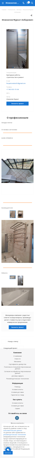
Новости (17, 359)
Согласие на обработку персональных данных (17, 372)
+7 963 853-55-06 (12, 89)
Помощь (17, 387)
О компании (17, 356)
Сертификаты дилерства (17, 364)
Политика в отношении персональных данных (17, 368)
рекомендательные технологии (14, 434)
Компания (17, 353)
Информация (17, 383)
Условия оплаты (17, 389)
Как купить (17, 399)
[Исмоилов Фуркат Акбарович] (17, 49)
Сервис (17, 408)
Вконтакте (17, 418)
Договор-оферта (17, 376)
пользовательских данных (12, 430)
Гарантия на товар (17, 395)
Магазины (17, 361)
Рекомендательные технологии (17, 379)
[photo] (17, 241)
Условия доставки (17, 392)
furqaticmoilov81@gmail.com (16, 83)
